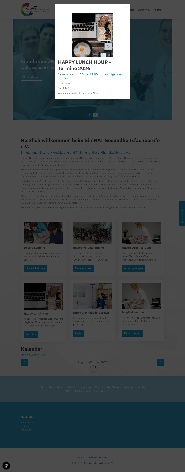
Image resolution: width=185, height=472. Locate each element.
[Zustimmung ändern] (6, 465)
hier (96, 92)
